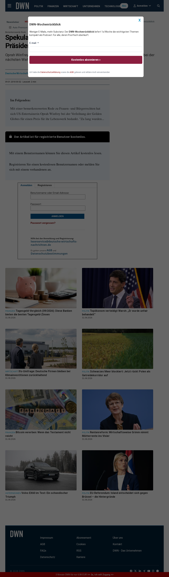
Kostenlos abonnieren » (86, 59)
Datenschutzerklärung (50, 72)
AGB (72, 72)
